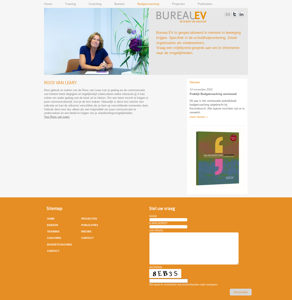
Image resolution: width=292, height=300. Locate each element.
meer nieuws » (199, 116)
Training (70, 4)
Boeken (119, 4)
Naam (153, 216)
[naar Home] (181, 21)
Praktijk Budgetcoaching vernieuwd (213, 94)
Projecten (178, 4)
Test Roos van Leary (57, 116)
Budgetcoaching (148, 4)
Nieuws (86, 231)
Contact (53, 251)
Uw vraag (156, 230)
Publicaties (205, 4)
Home (48, 4)
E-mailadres (158, 223)
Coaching (95, 4)
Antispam (155, 267)
